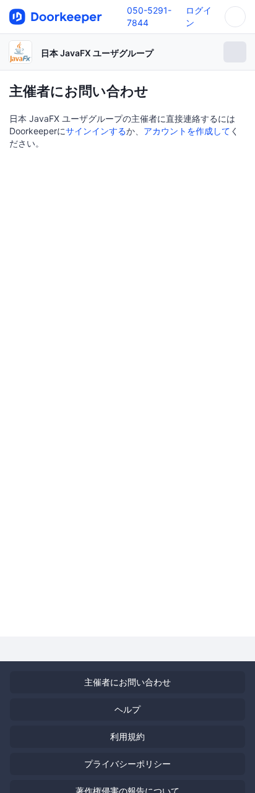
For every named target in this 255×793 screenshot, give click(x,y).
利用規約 (127, 736)
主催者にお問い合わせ (127, 682)
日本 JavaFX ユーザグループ (97, 53)
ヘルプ (127, 709)
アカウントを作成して (187, 131)
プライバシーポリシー (127, 763)
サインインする (96, 131)
